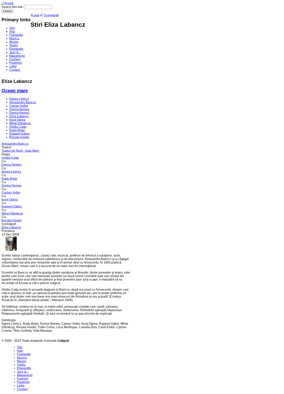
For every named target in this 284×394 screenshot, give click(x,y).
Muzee (14, 42)
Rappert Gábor (19, 133)
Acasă (35, 15)
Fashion (14, 59)
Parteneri (15, 62)
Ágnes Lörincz (19, 98)
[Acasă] (7, 3)
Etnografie (16, 49)
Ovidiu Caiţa (17, 126)
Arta (12, 31)
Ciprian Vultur (18, 105)
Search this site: (13, 7)
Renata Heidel (19, 137)
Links (13, 66)
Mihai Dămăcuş (20, 123)
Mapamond (17, 56)
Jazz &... (15, 52)
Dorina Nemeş (19, 109)
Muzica (14, 38)
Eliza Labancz (19, 116)
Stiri (12, 28)
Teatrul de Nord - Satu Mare (20, 150)
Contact (14, 69)
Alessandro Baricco (22, 102)
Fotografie (16, 35)
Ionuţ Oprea (17, 119)
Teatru (13, 45)
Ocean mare (15, 90)
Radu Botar (17, 130)
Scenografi (51, 15)
